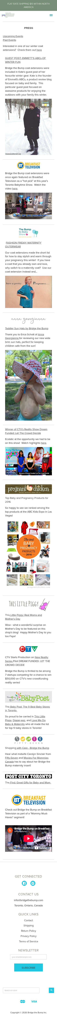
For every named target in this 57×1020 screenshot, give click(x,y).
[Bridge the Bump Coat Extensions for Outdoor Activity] (28, 127)
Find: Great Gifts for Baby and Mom (30, 782)
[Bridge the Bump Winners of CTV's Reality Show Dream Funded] (28, 461)
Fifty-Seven (11, 758)
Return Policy (28, 931)
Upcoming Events (13, 36)
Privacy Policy (29, 936)
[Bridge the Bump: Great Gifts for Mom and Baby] (28, 776)
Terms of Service (28, 941)
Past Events (9, 40)
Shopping (10, 748)
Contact (28, 920)
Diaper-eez (19, 720)
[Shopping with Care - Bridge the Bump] (28, 740)
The (7, 782)
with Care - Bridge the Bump (32, 748)
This (7, 615)
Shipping (29, 925)
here (14, 188)
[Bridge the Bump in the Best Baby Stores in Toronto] (28, 697)
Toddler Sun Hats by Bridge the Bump (26, 328)
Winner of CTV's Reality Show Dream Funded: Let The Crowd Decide (26, 431)
